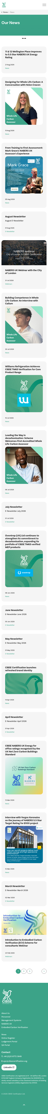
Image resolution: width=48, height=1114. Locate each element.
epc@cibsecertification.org (15, 1061)
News (7, 68)
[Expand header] (44, 5)
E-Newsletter (10, 231)
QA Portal (5, 1045)
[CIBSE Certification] (4, 5)
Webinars (8, 284)
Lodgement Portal (9, 1041)
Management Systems (11, 1020)
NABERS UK (6, 1024)
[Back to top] (24, 1105)
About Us (5, 1013)
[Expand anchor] (24, 38)
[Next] (44, 971)
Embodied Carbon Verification (14, 1027)
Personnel (5, 1017)
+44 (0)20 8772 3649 (12, 1056)
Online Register (8, 1038)
